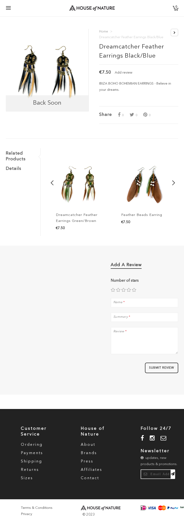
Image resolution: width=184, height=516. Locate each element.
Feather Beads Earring (141, 215)
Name (118, 302)
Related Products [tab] (16, 156)
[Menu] (8, 8)
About (88, 445)
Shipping (31, 461)
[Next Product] (174, 32)
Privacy (26, 514)
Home (103, 31)
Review (118, 331)
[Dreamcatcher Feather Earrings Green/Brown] (80, 184)
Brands (89, 453)
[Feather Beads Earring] (145, 184)
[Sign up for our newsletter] (173, 474)
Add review (123, 72)
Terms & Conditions (36, 508)
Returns (30, 470)
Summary (120, 316)
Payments (32, 453)
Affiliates (91, 470)
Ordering (32, 445)
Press (87, 461)
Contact (90, 478)
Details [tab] (13, 169)
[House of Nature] (88, 8)
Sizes (27, 478)
